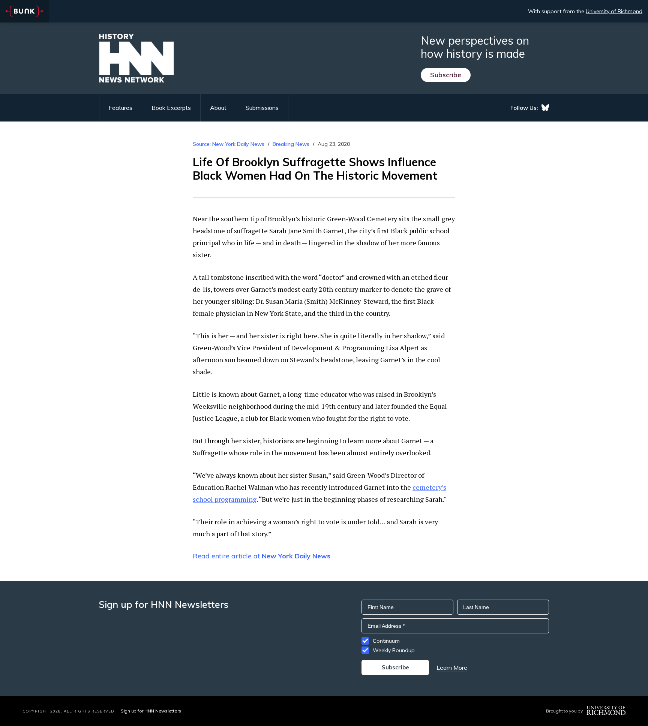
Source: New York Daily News (228, 144)
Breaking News (291, 144)
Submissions (262, 107)
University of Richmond (614, 11)
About (218, 107)
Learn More (451, 667)
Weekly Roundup (394, 650)
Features (120, 107)
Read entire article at (261, 556)
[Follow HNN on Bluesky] (545, 107)
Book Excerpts (171, 107)
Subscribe (445, 74)
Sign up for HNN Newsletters (151, 711)
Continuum (386, 641)
